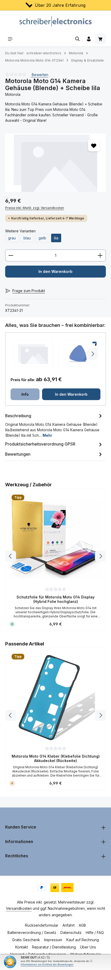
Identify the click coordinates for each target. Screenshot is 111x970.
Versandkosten (19, 908)
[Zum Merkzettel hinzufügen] (94, 145)
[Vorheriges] (10, 556)
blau (27, 238)
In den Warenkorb (55, 271)
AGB (82, 925)
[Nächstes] (100, 556)
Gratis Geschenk (26, 940)
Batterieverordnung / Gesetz (31, 932)
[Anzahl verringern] (10, 255)
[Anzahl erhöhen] (100, 255)
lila (56, 238)
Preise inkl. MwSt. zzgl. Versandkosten (34, 208)
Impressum (53, 940)
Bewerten (39, 74)
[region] (55, 162)
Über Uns (88, 947)
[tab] (54, 425)
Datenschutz (71, 932)
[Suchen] (77, 39)
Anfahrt (68, 925)
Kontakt (21, 947)
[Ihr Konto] (89, 39)
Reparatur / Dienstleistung (54, 947)
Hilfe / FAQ (95, 932)
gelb (42, 238)
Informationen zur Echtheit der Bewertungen (47, 964)
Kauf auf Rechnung (82, 940)
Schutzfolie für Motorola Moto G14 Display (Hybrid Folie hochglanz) (55, 599)
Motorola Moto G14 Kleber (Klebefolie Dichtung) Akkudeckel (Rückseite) (56, 758)
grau (12, 238)
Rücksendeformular (41, 925)
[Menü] (10, 39)
